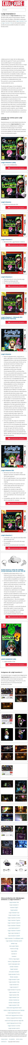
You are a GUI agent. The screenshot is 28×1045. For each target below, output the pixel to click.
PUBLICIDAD (4, 1039)
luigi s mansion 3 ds (7, 23)
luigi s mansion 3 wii (21, 21)
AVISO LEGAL (19, 1039)
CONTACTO (4, 1041)
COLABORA (12, 1039)
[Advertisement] (14, 43)
